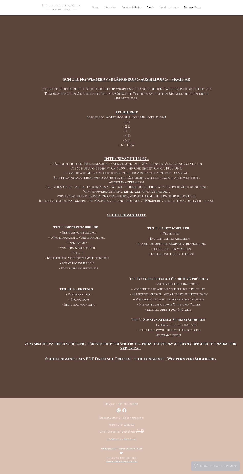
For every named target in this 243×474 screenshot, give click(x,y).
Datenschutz (129, 438)
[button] (131, 7)
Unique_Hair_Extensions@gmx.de (125, 431)
